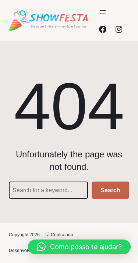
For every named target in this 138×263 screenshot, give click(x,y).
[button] (79, 247)
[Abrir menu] (102, 11)
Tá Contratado (59, 234)
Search (110, 190)
